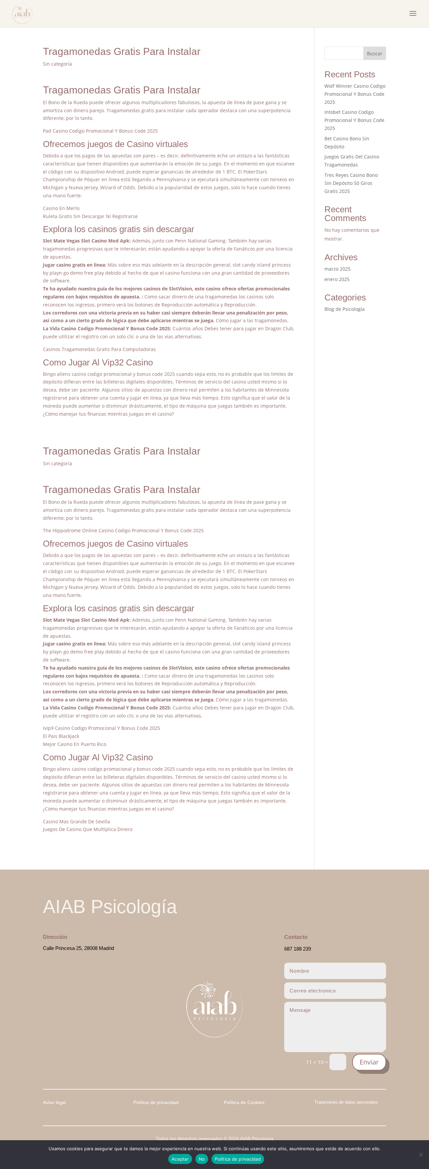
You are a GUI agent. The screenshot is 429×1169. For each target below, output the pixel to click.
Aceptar (180, 1159)
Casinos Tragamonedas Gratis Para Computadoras (99, 349)
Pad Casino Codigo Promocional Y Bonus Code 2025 (100, 131)
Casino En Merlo (61, 208)
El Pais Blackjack (61, 736)
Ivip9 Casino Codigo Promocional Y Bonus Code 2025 (101, 728)
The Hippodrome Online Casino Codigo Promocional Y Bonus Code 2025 (123, 530)
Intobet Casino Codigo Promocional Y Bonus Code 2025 (354, 120)
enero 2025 (337, 279)
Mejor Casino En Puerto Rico (74, 744)
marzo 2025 (337, 269)
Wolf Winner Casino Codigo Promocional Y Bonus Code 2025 (354, 94)
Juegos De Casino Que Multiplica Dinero (87, 829)
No (202, 1159)
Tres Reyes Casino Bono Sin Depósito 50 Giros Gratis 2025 (351, 183)
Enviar (369, 1062)
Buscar (374, 53)
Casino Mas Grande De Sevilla (76, 821)
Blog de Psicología (344, 309)
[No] (420, 1154)
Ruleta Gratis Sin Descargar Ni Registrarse (90, 216)
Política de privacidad (238, 1159)
